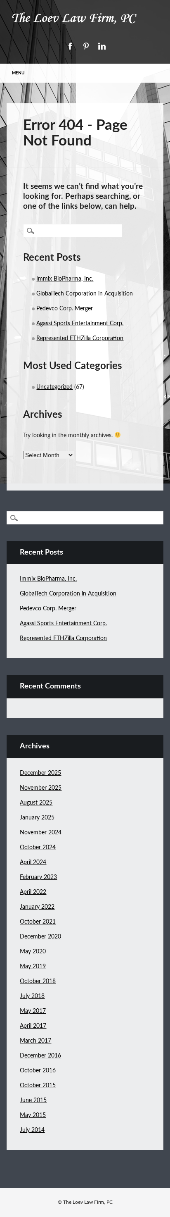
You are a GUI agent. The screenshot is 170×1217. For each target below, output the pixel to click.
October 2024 (38, 847)
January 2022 (37, 907)
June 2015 (33, 1100)
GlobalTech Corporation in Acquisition (84, 294)
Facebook (70, 46)
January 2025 (37, 818)
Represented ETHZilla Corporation (79, 338)
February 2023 (38, 877)
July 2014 (32, 1130)
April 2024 (33, 862)
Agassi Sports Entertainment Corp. (79, 323)
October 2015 (38, 1085)
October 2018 (38, 981)
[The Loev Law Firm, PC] (85, 26)
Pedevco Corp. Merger (64, 309)
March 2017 (35, 1041)
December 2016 (40, 1056)
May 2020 (33, 952)
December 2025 (40, 773)
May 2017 (33, 1011)
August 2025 (36, 803)
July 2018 (32, 996)
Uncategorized (54, 387)
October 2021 (38, 922)
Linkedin (102, 46)
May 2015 (33, 1115)
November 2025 (40, 788)
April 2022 (33, 892)
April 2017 (33, 1026)
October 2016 (38, 1071)
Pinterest (86, 46)
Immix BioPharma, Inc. (64, 279)
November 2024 (40, 833)
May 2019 (33, 966)
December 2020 (40, 937)
